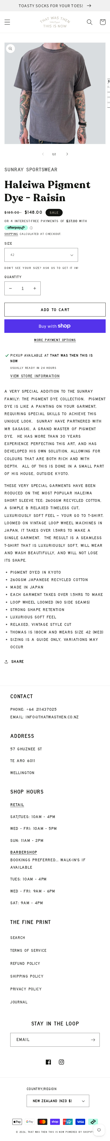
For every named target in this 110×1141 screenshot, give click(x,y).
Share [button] (17, 661)
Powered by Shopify (79, 1132)
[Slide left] (43, 154)
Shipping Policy (26, 976)
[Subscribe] (93, 1040)
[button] (7, 22)
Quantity (13, 277)
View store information (35, 376)
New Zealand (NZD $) (52, 1101)
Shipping (11, 233)
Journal (19, 1002)
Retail (17, 804)
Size (8, 243)
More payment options (55, 340)
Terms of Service (28, 950)
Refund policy (25, 963)
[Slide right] (67, 154)
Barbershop (23, 852)
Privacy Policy (26, 989)
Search (17, 937)
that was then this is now (46, 1132)
